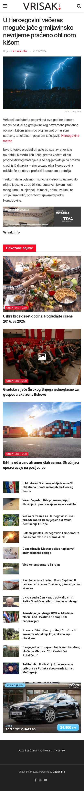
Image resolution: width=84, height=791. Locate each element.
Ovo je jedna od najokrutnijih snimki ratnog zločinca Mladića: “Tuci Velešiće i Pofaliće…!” (51, 651)
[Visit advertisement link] (42, 217)
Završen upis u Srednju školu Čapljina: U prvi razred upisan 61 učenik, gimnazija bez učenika (51, 584)
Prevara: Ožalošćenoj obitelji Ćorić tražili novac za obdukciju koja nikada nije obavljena (49, 634)
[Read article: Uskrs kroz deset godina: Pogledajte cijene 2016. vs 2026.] (42, 284)
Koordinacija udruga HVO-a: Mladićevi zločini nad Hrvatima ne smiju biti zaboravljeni (48, 617)
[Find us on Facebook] (35, 780)
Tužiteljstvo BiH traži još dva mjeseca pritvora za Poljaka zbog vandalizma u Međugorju (48, 668)
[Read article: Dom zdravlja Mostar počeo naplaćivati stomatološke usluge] (11, 553)
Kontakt (60, 750)
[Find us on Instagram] (40, 780)
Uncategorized (16, 307)
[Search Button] (79, 6)
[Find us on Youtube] (45, 780)
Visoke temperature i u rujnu (41, 564)
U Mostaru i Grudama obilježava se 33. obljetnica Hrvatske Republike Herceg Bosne (48, 487)
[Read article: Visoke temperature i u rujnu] (11, 568)
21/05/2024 (39, 51)
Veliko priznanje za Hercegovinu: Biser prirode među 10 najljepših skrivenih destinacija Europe (48, 520)
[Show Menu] (5, 6)
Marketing (46, 750)
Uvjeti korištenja (27, 750)
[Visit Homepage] (42, 6)
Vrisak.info (20, 51)
